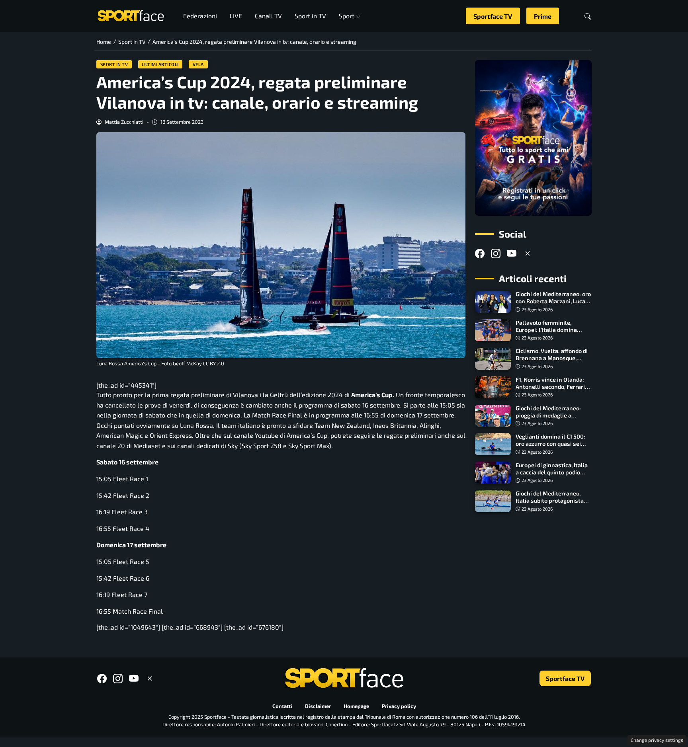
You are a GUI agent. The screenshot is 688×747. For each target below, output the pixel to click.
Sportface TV (492, 16)
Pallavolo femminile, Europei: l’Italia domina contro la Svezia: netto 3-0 (551, 329)
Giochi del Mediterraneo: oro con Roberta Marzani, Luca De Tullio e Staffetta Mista (553, 301)
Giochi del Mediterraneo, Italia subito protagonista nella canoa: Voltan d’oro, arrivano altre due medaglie (552, 504)
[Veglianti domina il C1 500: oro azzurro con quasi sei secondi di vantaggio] (493, 444)
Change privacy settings (657, 740)
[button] (587, 16)
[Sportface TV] (533, 138)
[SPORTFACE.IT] (130, 15)
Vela (198, 64)
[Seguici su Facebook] (480, 253)
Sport (346, 16)
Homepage (356, 706)
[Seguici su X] (527, 253)
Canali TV (268, 16)
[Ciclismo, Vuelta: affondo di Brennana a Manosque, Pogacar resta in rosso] (493, 359)
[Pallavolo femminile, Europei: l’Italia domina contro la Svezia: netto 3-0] (493, 330)
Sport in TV (310, 16)
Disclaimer (318, 706)
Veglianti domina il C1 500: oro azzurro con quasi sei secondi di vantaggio (550, 443)
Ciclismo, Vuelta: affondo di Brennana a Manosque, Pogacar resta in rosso (552, 358)
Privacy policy (399, 706)
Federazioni (200, 16)
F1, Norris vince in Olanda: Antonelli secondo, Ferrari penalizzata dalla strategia (552, 386)
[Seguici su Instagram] (495, 253)
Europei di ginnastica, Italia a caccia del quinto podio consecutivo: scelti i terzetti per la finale (553, 476)
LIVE (236, 16)
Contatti (282, 706)
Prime (542, 16)
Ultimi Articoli (160, 64)
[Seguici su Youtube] (511, 253)
